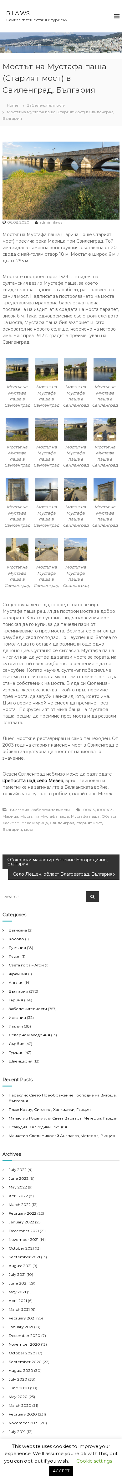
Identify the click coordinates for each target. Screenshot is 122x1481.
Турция (16, 1052)
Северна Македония (29, 1035)
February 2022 (22, 1213)
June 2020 (19, 1388)
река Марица (35, 822)
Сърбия (16, 1043)
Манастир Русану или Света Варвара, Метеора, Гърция (63, 1118)
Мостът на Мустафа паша (44, 816)
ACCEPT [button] (61, 1470)
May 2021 (17, 1292)
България (19, 809)
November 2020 (24, 1344)
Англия (16, 982)
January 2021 (21, 1326)
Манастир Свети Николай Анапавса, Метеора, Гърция (62, 1135)
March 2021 (19, 1309)
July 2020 (18, 1379)
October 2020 (22, 1353)
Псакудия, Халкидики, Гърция (38, 1127)
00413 (89, 809)
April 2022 (18, 1195)
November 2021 (23, 1239)
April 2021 (18, 1300)
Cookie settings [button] (94, 1461)
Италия (16, 1026)
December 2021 (24, 1230)
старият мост (89, 822)
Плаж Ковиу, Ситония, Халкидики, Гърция (50, 1109)
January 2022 (21, 1222)
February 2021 (22, 1318)
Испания (17, 1017)
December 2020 (24, 1335)
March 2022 (20, 1204)
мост (28, 829)
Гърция (16, 1000)
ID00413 (105, 809)
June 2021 (18, 1283)
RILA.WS (18, 13)
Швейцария (21, 1061)
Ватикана (18, 930)
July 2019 (17, 1431)
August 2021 (20, 1265)
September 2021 (24, 1257)
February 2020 (23, 1414)
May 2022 (18, 1187)
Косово (16, 939)
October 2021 (21, 1248)
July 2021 (17, 1274)
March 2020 (20, 1405)
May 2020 (18, 1396)
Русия (15, 956)
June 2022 (18, 1178)
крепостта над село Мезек (33, 780)
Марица (10, 816)
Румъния (17, 947)
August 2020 (21, 1370)
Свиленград (62, 822)
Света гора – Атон (26, 965)
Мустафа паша (85, 816)
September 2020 (25, 1361)
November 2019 (23, 1423)
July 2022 (18, 1169)
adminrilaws (50, 222)
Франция (18, 973)
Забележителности (46, 105)
